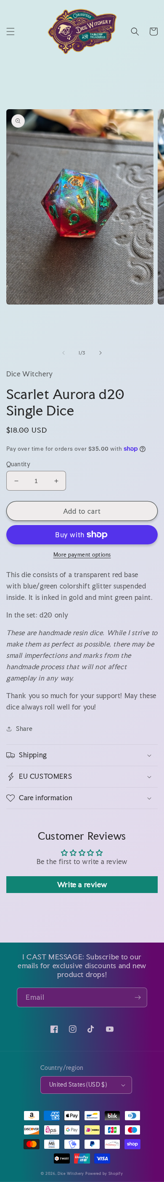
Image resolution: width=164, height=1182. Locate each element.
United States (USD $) (78, 1084)
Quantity (18, 464)
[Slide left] (63, 353)
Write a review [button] (82, 884)
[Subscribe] (137, 997)
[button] (10, 31)
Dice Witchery (71, 1173)
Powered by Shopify (104, 1173)
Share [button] (24, 729)
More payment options (82, 555)
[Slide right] (100, 353)
